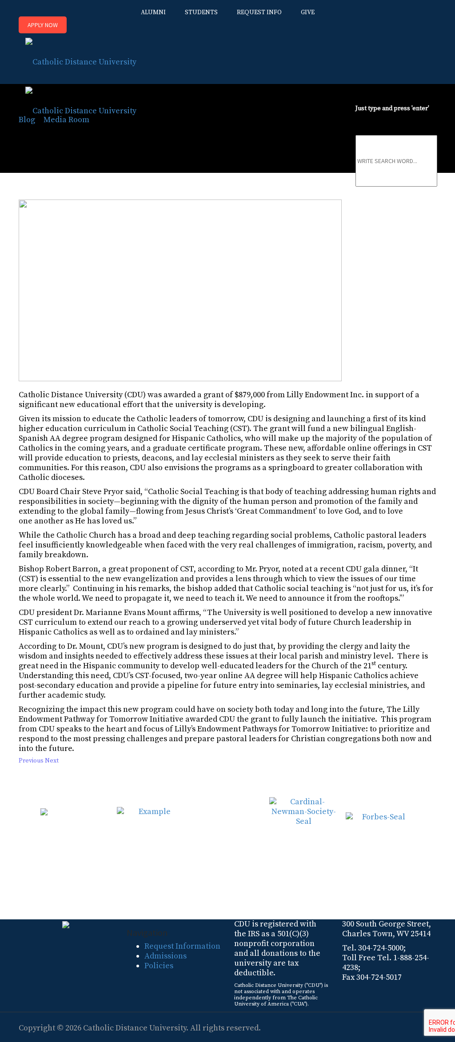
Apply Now (43, 25)
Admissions (165, 956)
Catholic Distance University (134, 1028)
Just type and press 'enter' (392, 108)
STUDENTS (201, 12)
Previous (31, 761)
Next (52, 761)
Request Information (182, 946)
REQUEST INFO (259, 12)
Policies (158, 966)
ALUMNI (153, 12)
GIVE (308, 12)
